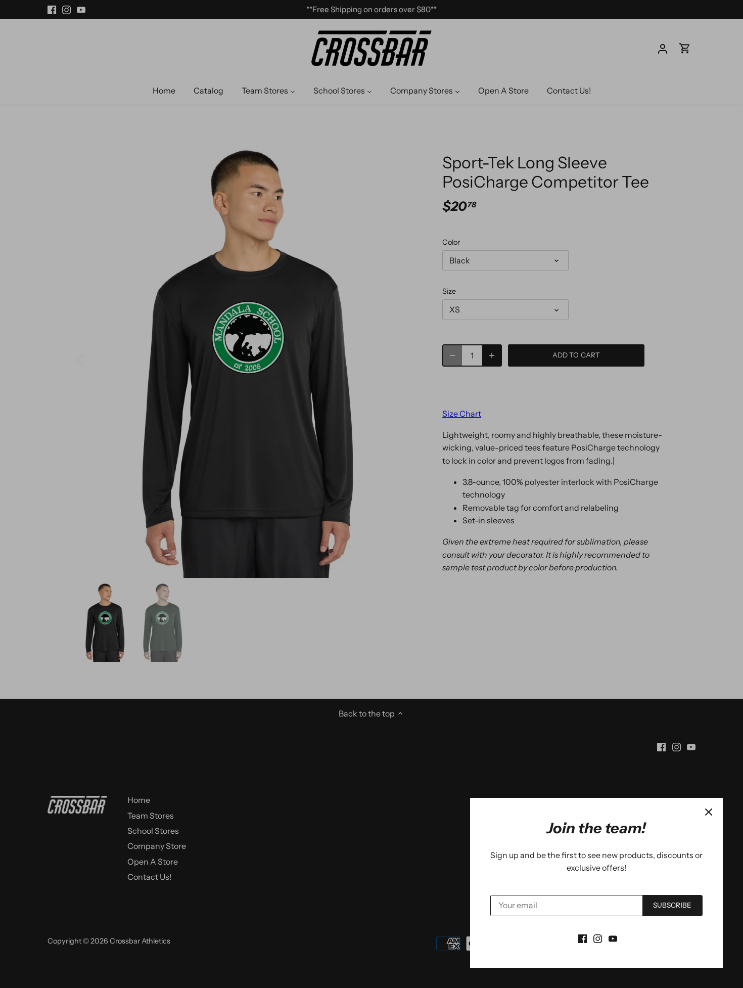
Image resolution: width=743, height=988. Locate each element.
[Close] (709, 812)
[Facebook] (582, 938)
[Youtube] (613, 938)
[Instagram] (597, 938)
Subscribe (672, 905)
